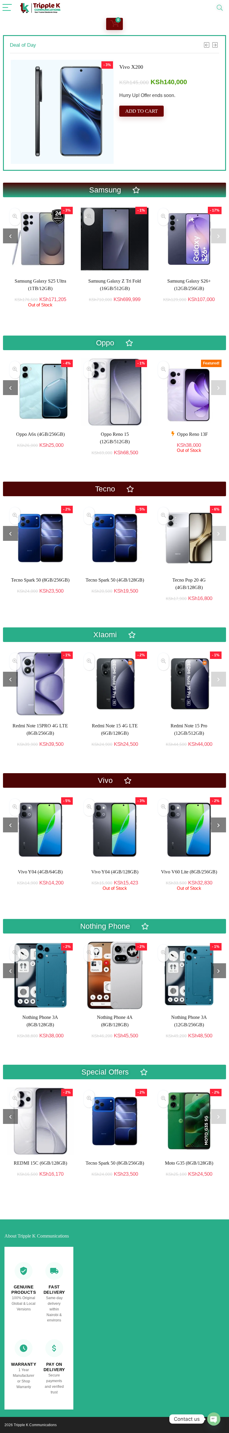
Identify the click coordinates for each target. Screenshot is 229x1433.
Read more (40, 312)
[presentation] (10, 235)
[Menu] (7, 8)
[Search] (220, 8)
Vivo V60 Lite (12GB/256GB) (189, 871)
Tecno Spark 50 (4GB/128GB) (115, 579)
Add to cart (141, 139)
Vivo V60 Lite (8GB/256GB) (115, 871)
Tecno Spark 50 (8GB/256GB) (40, 579)
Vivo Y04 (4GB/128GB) (40, 871)
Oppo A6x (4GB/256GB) (40, 434)
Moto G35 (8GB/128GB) (189, 1163)
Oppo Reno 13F (192, 434)
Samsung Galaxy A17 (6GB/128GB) (159, 67)
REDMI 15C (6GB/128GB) (40, 1163)
